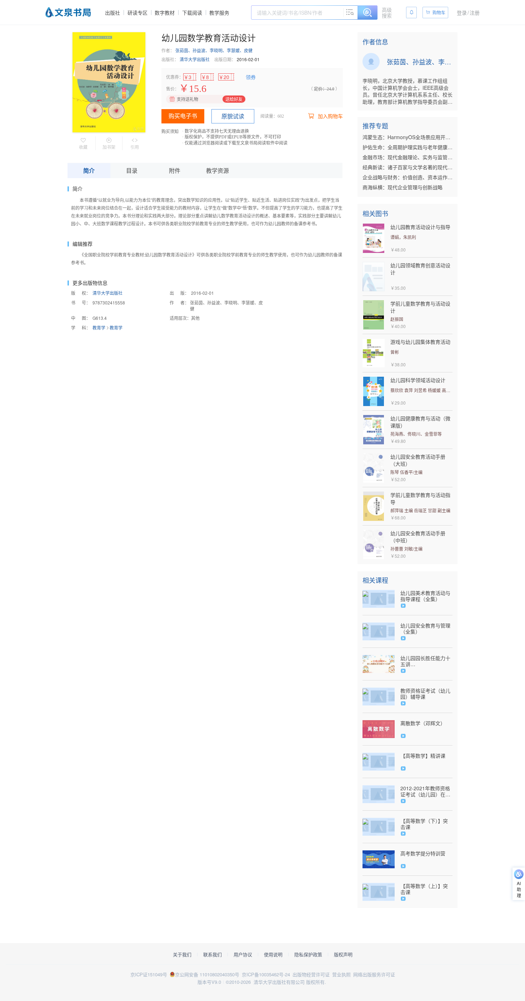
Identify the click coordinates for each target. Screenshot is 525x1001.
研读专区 (138, 12)
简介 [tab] (89, 170)
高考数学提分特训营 (422, 853)
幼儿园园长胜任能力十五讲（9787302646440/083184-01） (426, 661)
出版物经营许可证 (311, 974)
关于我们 (182, 954)
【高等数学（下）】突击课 (424, 824)
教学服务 (219, 12)
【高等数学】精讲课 (422, 756)
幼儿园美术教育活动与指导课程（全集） (425, 596)
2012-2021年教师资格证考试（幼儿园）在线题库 (425, 791)
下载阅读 (192, 12)
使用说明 (273, 954)
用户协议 (243, 954)
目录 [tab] (132, 170)
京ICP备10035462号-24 (266, 974)
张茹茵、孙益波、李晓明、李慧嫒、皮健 (213, 50)
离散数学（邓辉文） (422, 723)
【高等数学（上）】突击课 (424, 889)
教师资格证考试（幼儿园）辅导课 (425, 694)
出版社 (112, 12)
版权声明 (343, 954)
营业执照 (341, 974)
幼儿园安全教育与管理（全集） (425, 628)
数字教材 (165, 12)
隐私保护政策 (308, 954)
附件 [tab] (174, 170)
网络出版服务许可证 (374, 974)
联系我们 (212, 954)
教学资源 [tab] (217, 170)
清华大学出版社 (195, 59)
